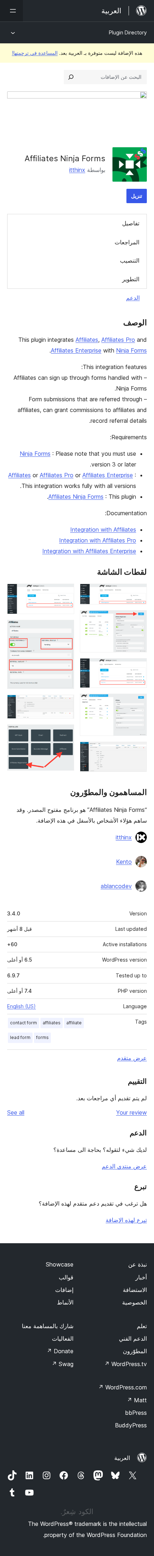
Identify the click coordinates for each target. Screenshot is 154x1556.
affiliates (52, 1022)
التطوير (130, 279)
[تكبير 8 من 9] (64, 704)
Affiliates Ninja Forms (76, 496)
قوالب (66, 1277)
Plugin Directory (128, 32)
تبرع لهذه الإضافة (126, 1220)
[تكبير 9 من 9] (64, 734)
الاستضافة (135, 1289)
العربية (122, 1457)
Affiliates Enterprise (76, 350)
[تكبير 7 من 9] (64, 629)
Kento (124, 861)
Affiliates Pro (118, 339)
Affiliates (87, 339)
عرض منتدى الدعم (124, 1166)
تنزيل (136, 196)
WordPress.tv (125, 1364)
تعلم (142, 1326)
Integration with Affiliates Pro (97, 540)
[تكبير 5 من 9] (137, 751)
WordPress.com (122, 1387)
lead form (20, 1037)
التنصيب (129, 260)
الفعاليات (62, 1338)
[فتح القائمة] (11, 10)
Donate (60, 1351)
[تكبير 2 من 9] (137, 619)
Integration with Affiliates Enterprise (89, 551)
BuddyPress (131, 1425)
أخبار (141, 1277)
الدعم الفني (133, 1338)
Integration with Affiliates (103, 529)
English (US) (21, 1006)
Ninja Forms (131, 350)
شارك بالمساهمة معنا (47, 1326)
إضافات (64, 1289)
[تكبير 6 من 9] (64, 593)
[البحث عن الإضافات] (71, 77)
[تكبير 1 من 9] (137, 593)
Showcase (59, 1264)
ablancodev (116, 886)
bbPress (136, 1412)
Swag (62, 1364)
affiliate (74, 1022)
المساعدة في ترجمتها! (35, 53)
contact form (23, 1022)
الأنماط (65, 1302)
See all (15, 1112)
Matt (137, 1400)
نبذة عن (137, 1264)
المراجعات (127, 242)
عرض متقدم (132, 1058)
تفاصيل (130, 223)
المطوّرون (135, 1351)
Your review (131, 1112)
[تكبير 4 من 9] (137, 703)
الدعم (133, 297)
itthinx (77, 169)
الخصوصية (134, 1302)
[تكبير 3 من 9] (137, 667)
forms (42, 1037)
